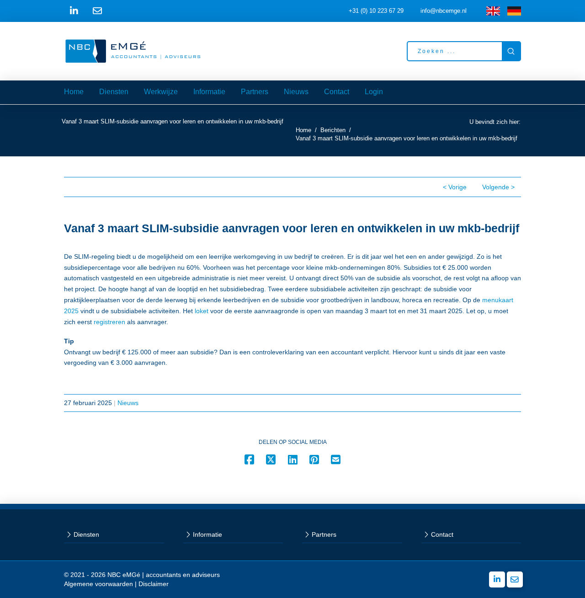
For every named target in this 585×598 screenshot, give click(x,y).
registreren (109, 322)
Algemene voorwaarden (98, 583)
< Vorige (455, 187)
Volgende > (498, 187)
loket (201, 311)
